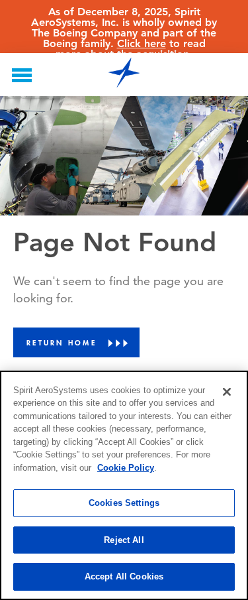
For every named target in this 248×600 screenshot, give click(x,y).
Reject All (124, 540)
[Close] (226, 391)
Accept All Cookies (124, 576)
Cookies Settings (124, 503)
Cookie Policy (125, 468)
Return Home (61, 342)
